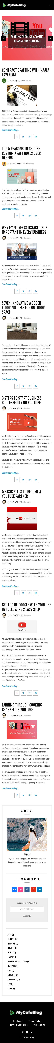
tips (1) (10, 984)
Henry (12, 81)
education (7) (13, 944)
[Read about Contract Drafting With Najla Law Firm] (4, 81)
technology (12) (14, 980)
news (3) (11, 971)
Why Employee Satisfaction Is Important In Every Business (24, 230)
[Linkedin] (39, 889)
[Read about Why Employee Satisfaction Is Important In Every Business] (4, 238)
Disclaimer (18, 1021)
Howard (12, 164)
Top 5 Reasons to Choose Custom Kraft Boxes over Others (21, 153)
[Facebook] (27, 889)
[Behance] (14, 889)
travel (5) (11, 989)
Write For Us (39, 1024)
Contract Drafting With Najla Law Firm (25, 72)
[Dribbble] (20, 889)
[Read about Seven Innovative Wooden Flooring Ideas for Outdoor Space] (4, 318)
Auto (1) (11, 935)
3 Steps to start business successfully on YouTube (21, 400)
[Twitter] (31, 1032)
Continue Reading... (10, 130)
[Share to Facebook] (16, 136)
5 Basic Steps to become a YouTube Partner (21, 494)
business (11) (12, 939)
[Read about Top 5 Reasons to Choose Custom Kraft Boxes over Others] (4, 164)
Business (29, 81)
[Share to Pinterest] (35, 136)
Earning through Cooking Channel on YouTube (22, 707)
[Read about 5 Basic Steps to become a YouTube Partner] (4, 502)
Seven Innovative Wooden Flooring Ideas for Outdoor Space (23, 308)
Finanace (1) (12, 948)
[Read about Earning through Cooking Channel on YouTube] (4, 715)
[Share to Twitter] (23, 136)
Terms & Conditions (19, 1024)
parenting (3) (13, 975)
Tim (11, 238)
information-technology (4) (19, 962)
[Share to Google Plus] (29, 136)
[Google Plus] (33, 889)
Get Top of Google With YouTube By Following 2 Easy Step (26, 607)
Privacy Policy (35, 1021)
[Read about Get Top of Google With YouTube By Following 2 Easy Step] (4, 615)
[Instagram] (27, 1032)
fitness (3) (12, 953)
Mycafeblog (30, 1037)
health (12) (12, 957)
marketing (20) (13, 966)
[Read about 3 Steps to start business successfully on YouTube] (4, 409)
